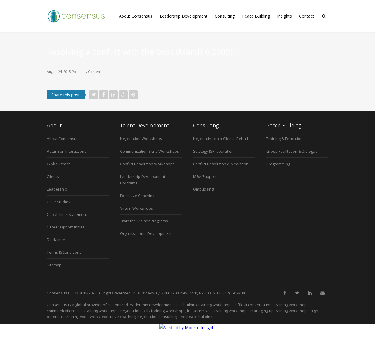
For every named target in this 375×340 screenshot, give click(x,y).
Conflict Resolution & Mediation (220, 163)
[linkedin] (310, 293)
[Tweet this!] (93, 94)
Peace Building (256, 16)
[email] (322, 293)
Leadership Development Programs (142, 180)
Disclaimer (56, 239)
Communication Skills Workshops (149, 151)
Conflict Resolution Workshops (147, 163)
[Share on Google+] (123, 94)
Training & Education (284, 138)
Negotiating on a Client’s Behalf (220, 138)
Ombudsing (203, 189)
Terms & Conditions (64, 252)
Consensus (96, 71)
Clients (53, 176)
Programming (278, 163)
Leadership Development (183, 16)
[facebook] (284, 293)
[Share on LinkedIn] (113, 94)
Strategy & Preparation (213, 151)
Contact (306, 16)
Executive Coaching (137, 195)
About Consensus (135, 16)
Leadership (57, 189)
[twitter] (297, 293)
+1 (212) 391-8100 (231, 293)
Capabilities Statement (67, 214)
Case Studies (58, 201)
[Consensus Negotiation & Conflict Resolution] (76, 16)
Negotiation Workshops (141, 138)
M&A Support (205, 176)
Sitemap (54, 264)
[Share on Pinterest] (133, 94)
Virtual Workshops (136, 208)
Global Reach (59, 163)
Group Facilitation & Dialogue (292, 151)
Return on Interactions (66, 151)
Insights (284, 16)
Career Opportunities (66, 227)
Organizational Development (145, 233)
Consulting (225, 16)
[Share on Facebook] (103, 94)
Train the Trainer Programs (144, 220)
